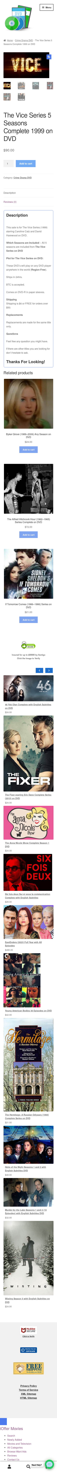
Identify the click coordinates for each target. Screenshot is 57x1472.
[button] (49, 56)
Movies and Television (19, 1443)
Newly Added (14, 1439)
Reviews (12, 1455)
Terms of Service (28, 1390)
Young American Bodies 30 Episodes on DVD (28, 1010)
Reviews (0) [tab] (9, 202)
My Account (9, 1467)
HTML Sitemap (28, 1398)
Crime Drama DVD (24, 40)
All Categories (15, 1447)
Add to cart (25, 163)
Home (10, 40)
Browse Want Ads (16, 1451)
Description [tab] (9, 192)
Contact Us (13, 1459)
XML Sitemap (28, 1394)
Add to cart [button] (29, 449)
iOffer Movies (11, 1428)
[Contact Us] (49, 1464)
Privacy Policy (28, 1386)
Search (28, 1467)
